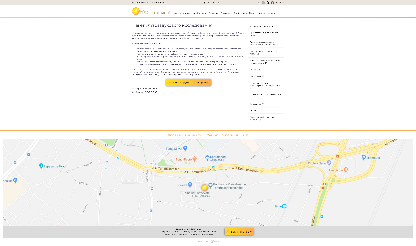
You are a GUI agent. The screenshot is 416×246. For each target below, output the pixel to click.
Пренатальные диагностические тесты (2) (266, 34)
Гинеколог (214, 13)
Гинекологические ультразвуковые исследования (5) (265, 85)
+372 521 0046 (213, 3)
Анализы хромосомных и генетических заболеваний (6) (264, 43)
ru (283, 3)
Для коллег (226, 13)
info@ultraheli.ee (205, 234)
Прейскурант (240, 13)
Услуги (177, 13)
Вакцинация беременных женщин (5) (262, 118)
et (277, 3)
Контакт (262, 13)
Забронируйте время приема (190, 82)
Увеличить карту (241, 231)
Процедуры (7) (257, 104)
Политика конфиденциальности (184, 135)
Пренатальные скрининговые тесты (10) (264, 52)
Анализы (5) (255, 110)
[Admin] (0, 1)
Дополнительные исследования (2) (265, 96)
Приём (252, 13)
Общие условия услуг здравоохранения (227, 135)
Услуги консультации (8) (261, 26)
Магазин (272, 13)
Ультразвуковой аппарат (195, 13)
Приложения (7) (257, 76)
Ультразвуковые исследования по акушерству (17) (265, 61)
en (279, 3)
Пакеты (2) (255, 70)
